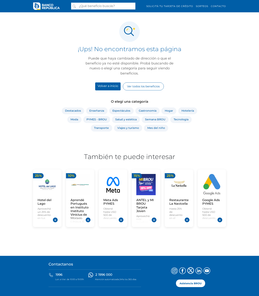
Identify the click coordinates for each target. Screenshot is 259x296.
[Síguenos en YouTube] (207, 271)
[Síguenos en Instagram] (174, 271)
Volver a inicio (108, 86)
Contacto (218, 6)
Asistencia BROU (191, 283)
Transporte (101, 128)
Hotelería (187, 110)
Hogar (169, 110)
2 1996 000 (103, 274)
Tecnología (181, 119)
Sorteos (202, 6)
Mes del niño (156, 128)
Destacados (73, 110)
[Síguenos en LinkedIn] (198, 271)
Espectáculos (121, 110)
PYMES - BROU (96, 119)
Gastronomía (147, 110)
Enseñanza (96, 110)
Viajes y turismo (128, 128)
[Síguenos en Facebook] (182, 271)
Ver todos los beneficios (143, 86)
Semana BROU (155, 119)
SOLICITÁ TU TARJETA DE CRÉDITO (169, 6)
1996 (59, 274)
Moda (74, 119)
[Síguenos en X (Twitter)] (190, 271)
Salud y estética (126, 119)
